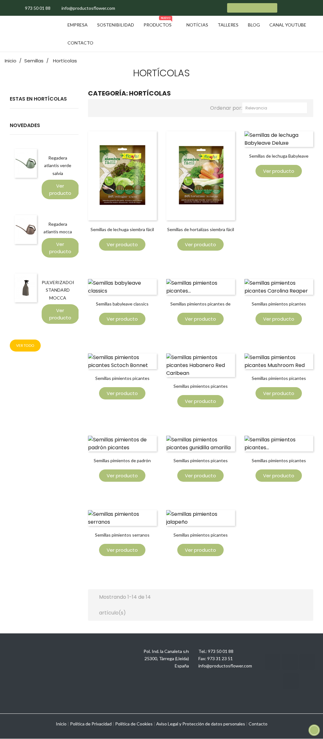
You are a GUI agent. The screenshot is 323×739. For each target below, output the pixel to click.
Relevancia (276, 107)
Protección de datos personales (213, 723)
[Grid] (99, 107)
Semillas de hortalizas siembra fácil (200, 229)
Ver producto (60, 189)
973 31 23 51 (220, 658)
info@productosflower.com (225, 665)
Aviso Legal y (168, 723)
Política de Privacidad (91, 723)
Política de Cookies (134, 723)
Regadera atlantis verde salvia (57, 165)
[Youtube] (290, 662)
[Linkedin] (307, 662)
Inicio (61, 723)
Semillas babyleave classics (122, 303)
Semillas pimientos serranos (122, 535)
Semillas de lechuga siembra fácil (122, 229)
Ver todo (25, 345)
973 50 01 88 (220, 651)
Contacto (258, 723)
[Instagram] (272, 662)
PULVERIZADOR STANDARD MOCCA (58, 290)
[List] (109, 107)
